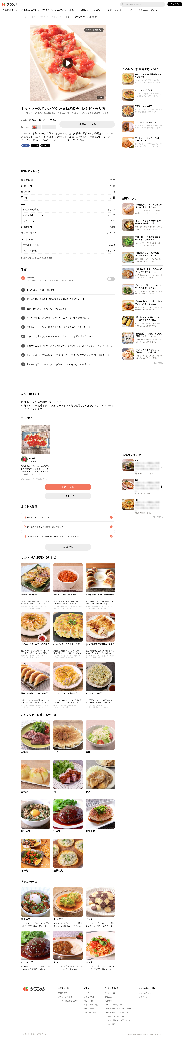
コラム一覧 (88, 1001)
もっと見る (68, 547)
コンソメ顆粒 (30, 250)
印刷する (46, 145)
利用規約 (108, 1001)
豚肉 (88, 791)
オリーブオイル (29, 232)
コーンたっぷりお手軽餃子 (65, 693)
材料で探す (62, 993)
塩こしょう (28, 221)
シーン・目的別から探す (68, 1001)
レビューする (68, 487)
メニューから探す (65, 997)
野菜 (88, 752)
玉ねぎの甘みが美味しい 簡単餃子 (100, 645)
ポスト (36, 145)
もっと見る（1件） (68, 496)
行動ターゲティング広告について (118, 1012)
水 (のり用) (27, 185)
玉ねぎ (24, 197)
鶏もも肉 (25, 919)
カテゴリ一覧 (89, 1008)
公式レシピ (73, 10)
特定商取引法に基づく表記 (115, 1016)
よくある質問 (110, 1024)
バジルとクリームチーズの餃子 (35, 644)
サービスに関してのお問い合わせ (118, 1020)
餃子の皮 (25, 180)
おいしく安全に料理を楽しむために (119, 1008)
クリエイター (130, 10)
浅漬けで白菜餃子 (29, 594)
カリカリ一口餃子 (94, 693)
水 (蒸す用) (27, 227)
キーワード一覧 (90, 1012)
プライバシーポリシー (113, 1005)
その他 (24, 870)
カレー (56, 962)
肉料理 (24, 752)
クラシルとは (110, 993)
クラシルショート (114, 10)
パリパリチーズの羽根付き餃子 (67, 644)
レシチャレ (143, 997)
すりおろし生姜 (31, 209)
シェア (26, 145)
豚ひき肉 (25, 191)
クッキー (90, 919)
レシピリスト (89, 997)
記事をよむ (85, 10)
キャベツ (58, 919)
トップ (86, 993)
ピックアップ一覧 (91, 1005)
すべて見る (158, 363)
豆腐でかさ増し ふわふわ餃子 (34, 693)
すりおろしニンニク (33, 215)
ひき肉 (56, 831)
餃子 (55, 752)
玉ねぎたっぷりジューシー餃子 (100, 594)
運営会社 (108, 997)
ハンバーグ (27, 962)
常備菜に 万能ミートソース (65, 594)
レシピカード (99, 10)
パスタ (89, 962)
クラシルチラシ (145, 993)
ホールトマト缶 (31, 244)
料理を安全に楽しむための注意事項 (38, 258)
